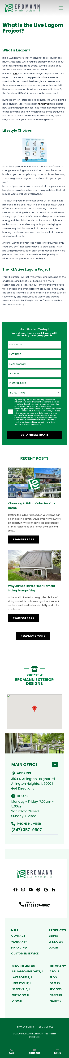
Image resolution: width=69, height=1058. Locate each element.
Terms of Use (45, 1026)
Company (58, 966)
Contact (18, 936)
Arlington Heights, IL (28, 971)
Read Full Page (23, 539)
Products (57, 930)
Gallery (55, 1001)
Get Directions (22, 788)
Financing (19, 947)
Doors (54, 947)
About (54, 971)
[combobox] (34, 393)
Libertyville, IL (22, 983)
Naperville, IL (21, 989)
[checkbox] (10, 411)
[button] (34, 709)
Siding (53, 936)
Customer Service (25, 953)
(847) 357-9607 (26, 830)
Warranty (19, 942)
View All (18, 1001)
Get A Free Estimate (34, 435)
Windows (56, 942)
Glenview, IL (20, 995)
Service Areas (23, 966)
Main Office (24, 764)
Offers (55, 983)
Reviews (56, 989)
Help (14, 930)
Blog (53, 977)
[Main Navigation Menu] (61, 8)
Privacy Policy (25, 1026)
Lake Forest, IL (22, 977)
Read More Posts (33, 636)
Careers (56, 995)
